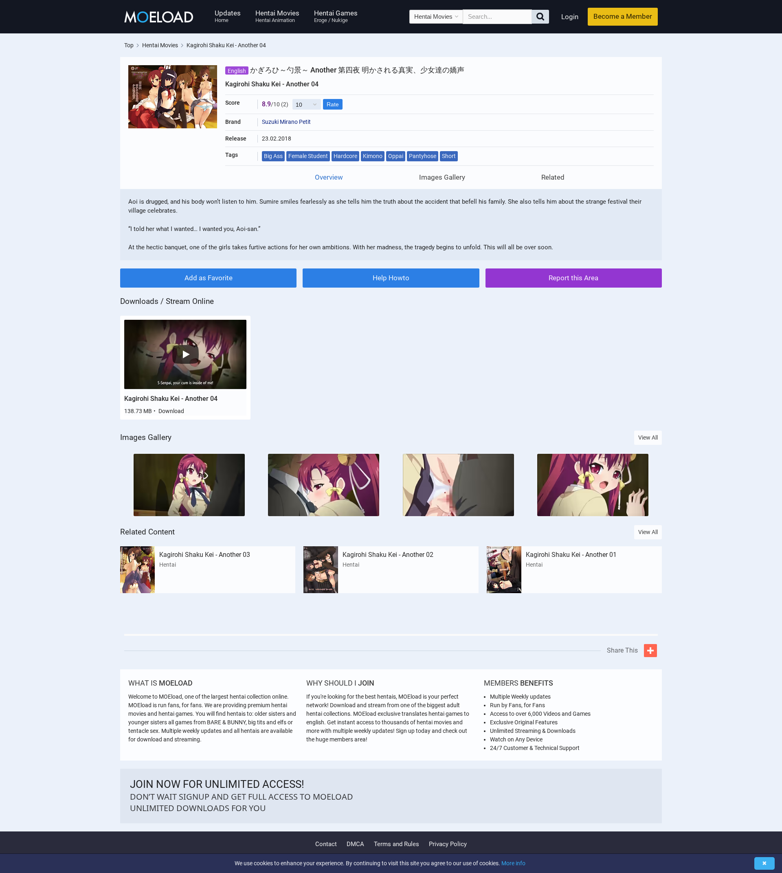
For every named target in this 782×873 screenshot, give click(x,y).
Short (449, 156)
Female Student (308, 156)
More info (513, 863)
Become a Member (622, 16)
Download (171, 411)
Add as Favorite (209, 278)
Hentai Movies (277, 16)
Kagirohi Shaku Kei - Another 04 (170, 398)
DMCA (355, 844)
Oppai (395, 156)
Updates (228, 16)
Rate (333, 104)
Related (553, 177)
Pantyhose (422, 156)
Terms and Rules (396, 844)
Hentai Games (336, 16)
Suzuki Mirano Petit (286, 122)
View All (648, 437)
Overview (329, 177)
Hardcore (345, 156)
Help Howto (391, 278)
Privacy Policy (448, 844)
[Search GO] (540, 17)
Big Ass (273, 156)
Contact (326, 844)
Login (569, 17)
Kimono (372, 156)
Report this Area (573, 278)
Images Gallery (442, 177)
